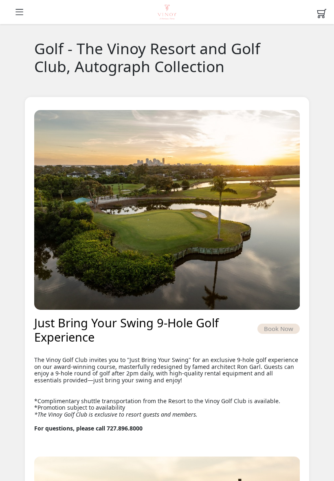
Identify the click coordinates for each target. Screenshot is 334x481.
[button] (28, 12)
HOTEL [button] (167, 12)
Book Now (278, 328)
